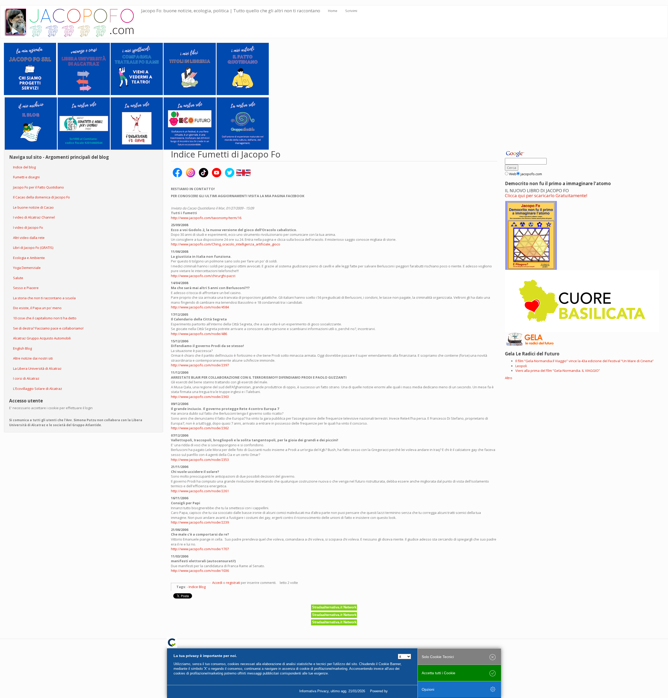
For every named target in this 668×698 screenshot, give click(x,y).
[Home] (72, 21)
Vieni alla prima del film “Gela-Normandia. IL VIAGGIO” (557, 370)
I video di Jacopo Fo (28, 227)
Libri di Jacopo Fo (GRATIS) (33, 247)
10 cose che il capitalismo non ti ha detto (44, 318)
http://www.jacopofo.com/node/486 (199, 333)
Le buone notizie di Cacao (33, 207)
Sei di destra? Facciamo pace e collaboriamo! (48, 328)
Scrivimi (351, 10)
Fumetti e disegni (26, 177)
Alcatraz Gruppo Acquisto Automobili (42, 338)
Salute (18, 277)
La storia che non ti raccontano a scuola (44, 298)
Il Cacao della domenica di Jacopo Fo (41, 197)
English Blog (22, 348)
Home (332, 10)
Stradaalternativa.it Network (334, 607)
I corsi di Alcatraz (26, 378)
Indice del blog (24, 167)
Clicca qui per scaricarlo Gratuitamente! (546, 195)
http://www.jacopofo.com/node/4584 (200, 307)
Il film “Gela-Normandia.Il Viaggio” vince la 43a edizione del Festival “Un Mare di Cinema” (584, 361)
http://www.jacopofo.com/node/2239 (200, 522)
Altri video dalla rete (29, 237)
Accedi (217, 582)
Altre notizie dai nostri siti (33, 358)
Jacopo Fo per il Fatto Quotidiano (38, 187)
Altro (508, 378)
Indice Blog (197, 586)
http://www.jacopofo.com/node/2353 (200, 459)
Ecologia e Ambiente (29, 257)
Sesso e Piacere (26, 287)
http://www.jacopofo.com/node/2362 (200, 428)
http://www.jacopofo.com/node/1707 (200, 549)
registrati (233, 582)
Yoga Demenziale (27, 267)
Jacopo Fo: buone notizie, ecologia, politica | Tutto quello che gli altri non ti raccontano (230, 11)
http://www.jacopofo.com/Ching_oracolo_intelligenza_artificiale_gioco (225, 244)
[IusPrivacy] (400, 691)
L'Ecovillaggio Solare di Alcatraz (37, 388)
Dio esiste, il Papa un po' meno (37, 308)
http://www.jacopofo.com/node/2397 (200, 365)
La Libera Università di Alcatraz (37, 368)
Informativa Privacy (314, 691)
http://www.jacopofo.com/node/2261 (200, 491)
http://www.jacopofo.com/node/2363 (200, 396)
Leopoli (521, 365)
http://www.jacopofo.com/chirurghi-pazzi (203, 275)
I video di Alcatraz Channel (34, 217)
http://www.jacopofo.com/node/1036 (200, 570)
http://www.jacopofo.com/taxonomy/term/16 (206, 217)
